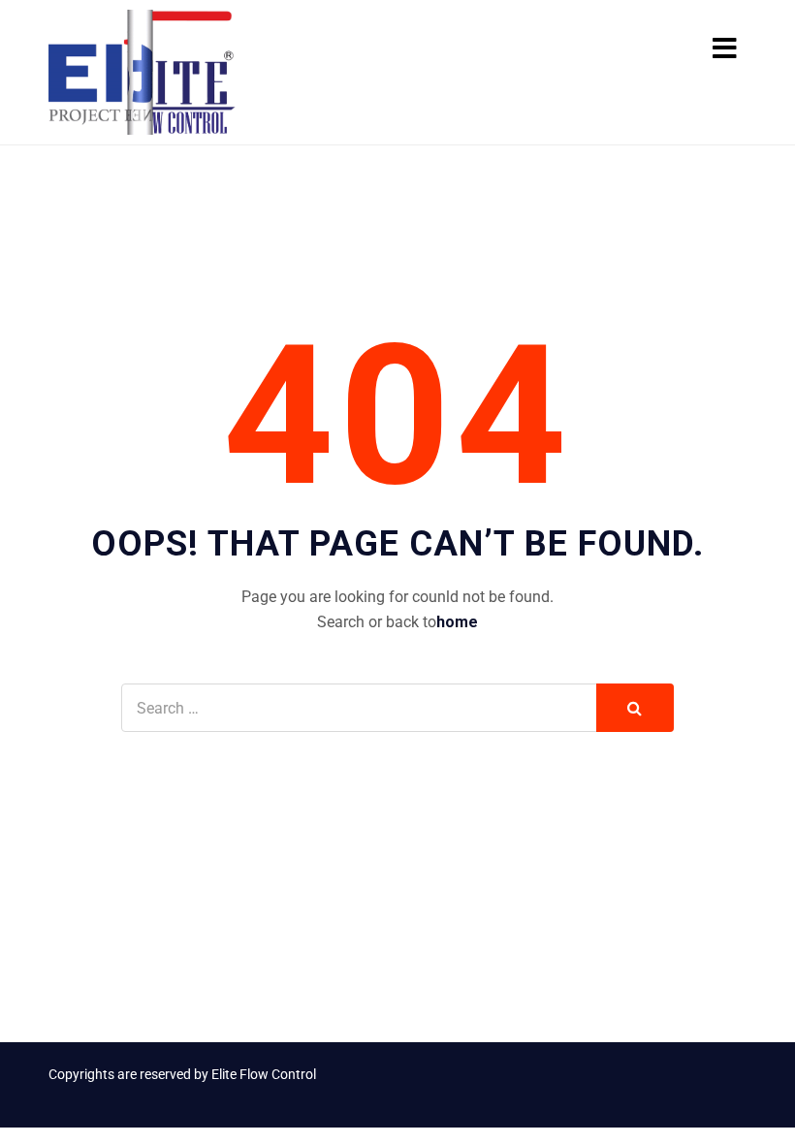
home (457, 622)
